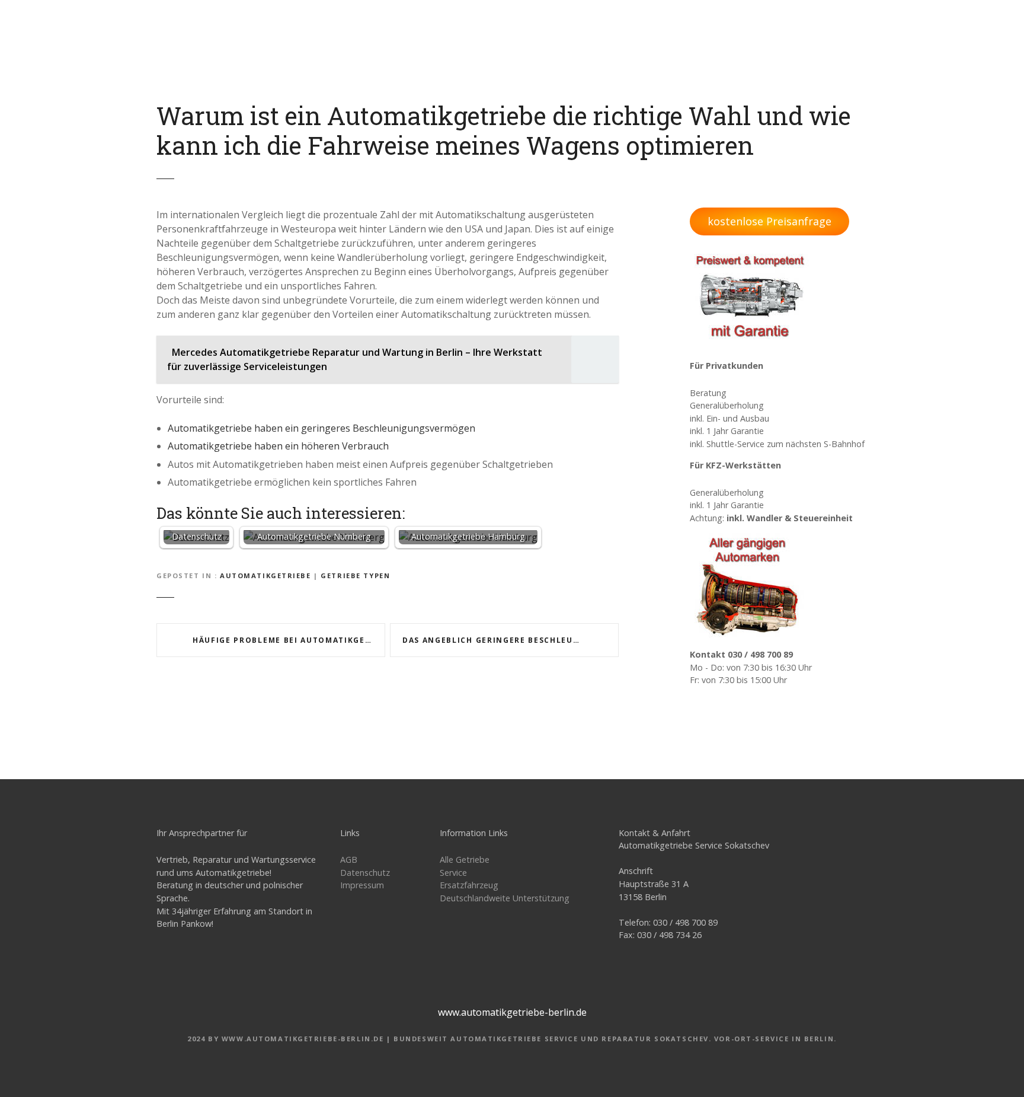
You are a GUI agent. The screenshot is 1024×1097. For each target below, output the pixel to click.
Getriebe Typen (355, 575)
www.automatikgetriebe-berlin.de (512, 1012)
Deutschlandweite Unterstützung (504, 898)
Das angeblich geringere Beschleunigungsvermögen (510, 640)
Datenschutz (365, 872)
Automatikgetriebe (265, 575)
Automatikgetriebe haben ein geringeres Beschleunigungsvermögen (321, 428)
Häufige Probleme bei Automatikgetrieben (289, 640)
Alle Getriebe (464, 859)
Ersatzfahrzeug (469, 885)
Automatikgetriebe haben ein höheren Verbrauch (278, 445)
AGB (348, 859)
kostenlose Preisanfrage (769, 221)
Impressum (362, 885)
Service (453, 872)
